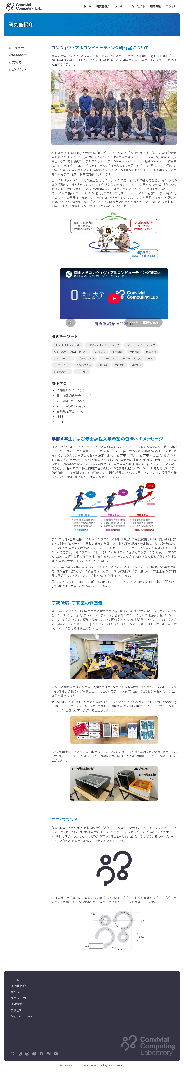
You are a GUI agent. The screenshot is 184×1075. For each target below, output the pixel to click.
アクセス (171, 6)
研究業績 (155, 6)
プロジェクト (137, 6)
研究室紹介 (103, 6)
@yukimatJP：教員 (64, 586)
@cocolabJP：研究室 (160, 581)
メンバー (120, 6)
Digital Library (21, 1016)
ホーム (87, 6)
